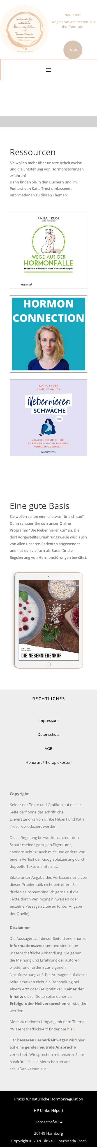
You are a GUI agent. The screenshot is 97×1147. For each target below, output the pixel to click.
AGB (48, 748)
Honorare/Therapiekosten (48, 762)
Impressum (48, 720)
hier (70, 1029)
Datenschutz (49, 734)
